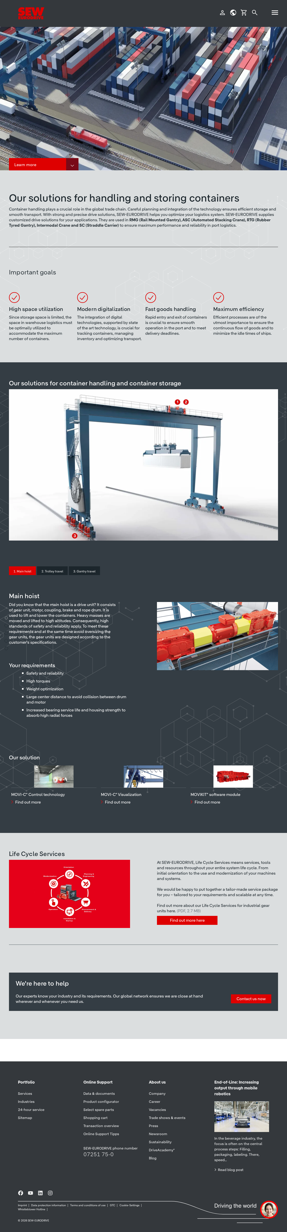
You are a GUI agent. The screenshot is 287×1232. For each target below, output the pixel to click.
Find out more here (187, 920)
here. (184, 911)
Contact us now (251, 999)
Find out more (28, 802)
